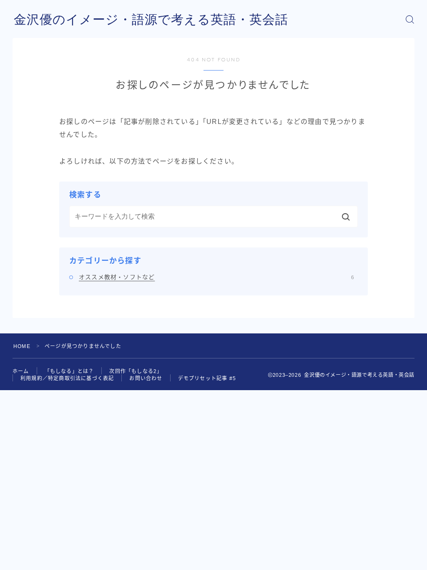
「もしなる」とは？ (69, 371)
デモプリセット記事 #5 (207, 378)
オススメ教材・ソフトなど (216, 277)
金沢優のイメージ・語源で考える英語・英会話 (151, 19)
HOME (21, 346)
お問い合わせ (145, 378)
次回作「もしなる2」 (135, 371)
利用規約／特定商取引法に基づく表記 (67, 378)
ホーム (21, 371)
